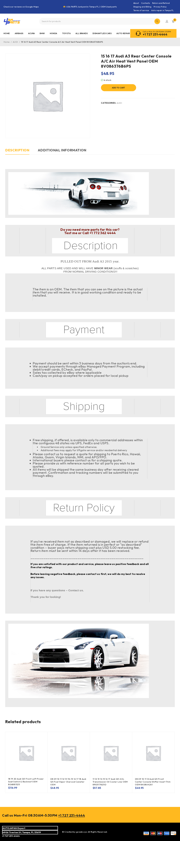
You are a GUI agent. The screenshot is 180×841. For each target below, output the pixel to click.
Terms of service (141, 10)
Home (7, 42)
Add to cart (118, 87)
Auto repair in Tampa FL (162, 10)
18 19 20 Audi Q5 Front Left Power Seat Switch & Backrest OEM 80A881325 (26, 781)
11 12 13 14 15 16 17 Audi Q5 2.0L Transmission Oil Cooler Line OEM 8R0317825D (110, 782)
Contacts (145, 3)
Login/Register (167, 21)
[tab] (17, 151)
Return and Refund (161, 3)
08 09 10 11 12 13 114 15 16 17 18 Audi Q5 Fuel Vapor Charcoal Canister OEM (68, 782)
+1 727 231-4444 (155, 34)
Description (17, 150)
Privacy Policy (160, 6)
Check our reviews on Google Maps (21, 6)
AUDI (15, 42)
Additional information (62, 150)
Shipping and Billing (142, 6)
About (136, 3)
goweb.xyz (81, 831)
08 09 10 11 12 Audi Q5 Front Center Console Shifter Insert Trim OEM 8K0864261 (153, 782)
